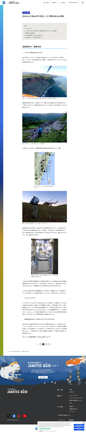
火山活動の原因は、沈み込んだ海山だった (34, 35)
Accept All (79, 429)
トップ (8, 351)
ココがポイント (28, 28)
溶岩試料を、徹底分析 (30, 33)
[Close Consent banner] (84, 423)
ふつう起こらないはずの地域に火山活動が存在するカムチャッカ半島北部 (41, 30)
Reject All (79, 427)
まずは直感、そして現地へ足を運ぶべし (33, 37)
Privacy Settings (79, 424)
